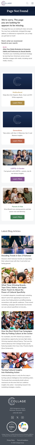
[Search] (27, 3)
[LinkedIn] (12, 417)
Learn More (17, 103)
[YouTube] (22, 417)
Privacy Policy (11, 440)
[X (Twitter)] (17, 417)
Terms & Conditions (22, 440)
